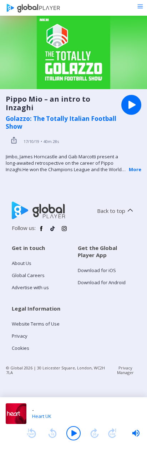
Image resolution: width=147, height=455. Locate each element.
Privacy (19, 336)
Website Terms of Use (36, 324)
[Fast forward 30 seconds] (94, 433)
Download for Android (102, 282)
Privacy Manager (125, 370)
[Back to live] (112, 433)
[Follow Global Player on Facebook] (41, 231)
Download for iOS (97, 270)
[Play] (73, 433)
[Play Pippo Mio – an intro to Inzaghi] (131, 105)
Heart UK (41, 416)
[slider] (136, 433)
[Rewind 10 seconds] (52, 433)
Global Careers (28, 275)
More (135, 169)
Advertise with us (30, 287)
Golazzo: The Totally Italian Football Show (61, 123)
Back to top (111, 210)
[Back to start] (31, 433)
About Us (21, 263)
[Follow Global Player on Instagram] (64, 231)
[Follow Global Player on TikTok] (53, 231)
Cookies (20, 348)
